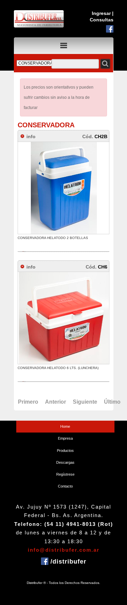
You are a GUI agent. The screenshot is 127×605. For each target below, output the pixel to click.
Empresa (65, 438)
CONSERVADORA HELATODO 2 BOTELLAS (53, 238)
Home (65, 426)
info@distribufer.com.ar (64, 550)
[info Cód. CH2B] (67, 131)
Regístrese (65, 474)
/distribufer (67, 561)
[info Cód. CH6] (67, 261)
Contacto (65, 486)
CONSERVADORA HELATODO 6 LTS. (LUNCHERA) (58, 368)
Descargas (65, 462)
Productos (65, 450)
